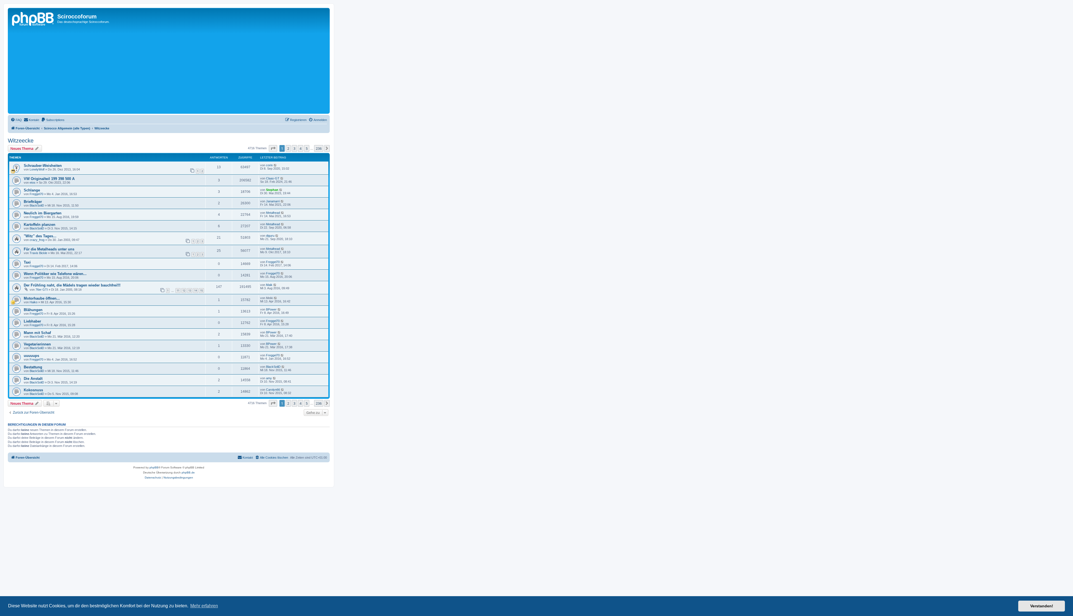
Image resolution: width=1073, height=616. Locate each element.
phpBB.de (188, 472)
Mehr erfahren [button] (204, 605)
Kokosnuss (33, 390)
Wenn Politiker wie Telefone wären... (55, 274)
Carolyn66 (273, 389)
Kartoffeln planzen (39, 224)
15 (201, 290)
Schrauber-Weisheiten (43, 166)
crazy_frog (37, 239)
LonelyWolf (37, 169)
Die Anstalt (33, 378)
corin (269, 165)
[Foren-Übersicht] (33, 18)
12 (183, 290)
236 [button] (319, 148)
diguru (270, 235)
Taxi (27, 262)
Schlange (32, 190)
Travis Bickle (38, 253)
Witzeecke (21, 141)
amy (269, 378)
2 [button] (288, 148)
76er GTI (41, 289)
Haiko (33, 302)
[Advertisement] (177, 70)
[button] (273, 148)
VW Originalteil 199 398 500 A (49, 179)
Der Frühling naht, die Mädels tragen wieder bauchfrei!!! (72, 285)
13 (189, 290)
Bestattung (33, 367)
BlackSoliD (37, 205)
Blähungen (33, 310)
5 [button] (307, 148)
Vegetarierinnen (37, 344)
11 (178, 290)
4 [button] (301, 148)
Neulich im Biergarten (42, 213)
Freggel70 (36, 194)
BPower (271, 309)
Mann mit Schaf (37, 333)
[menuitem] (16, 120)
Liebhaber (32, 321)
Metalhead (273, 212)
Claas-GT (272, 178)
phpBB (153, 467)
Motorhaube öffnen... (42, 298)
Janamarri (273, 201)
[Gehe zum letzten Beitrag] (275, 165)
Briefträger (33, 202)
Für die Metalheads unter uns (49, 249)
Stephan (272, 189)
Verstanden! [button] (1041, 606)
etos (32, 182)
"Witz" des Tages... (40, 236)
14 (195, 290)
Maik (269, 284)
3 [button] (294, 148)
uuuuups (31, 356)
